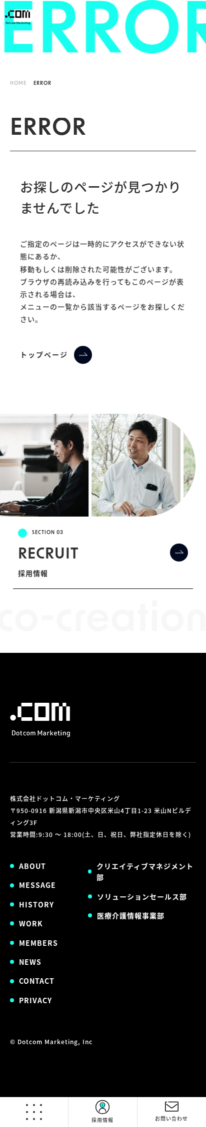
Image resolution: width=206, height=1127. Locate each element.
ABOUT (32, 866)
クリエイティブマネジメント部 (145, 871)
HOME (18, 83)
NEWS (30, 962)
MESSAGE (37, 885)
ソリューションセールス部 (142, 896)
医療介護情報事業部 (130, 915)
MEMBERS (38, 943)
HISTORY (36, 904)
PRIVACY (35, 1000)
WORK (31, 923)
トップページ (44, 354)
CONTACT (36, 981)
